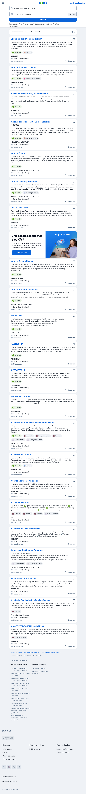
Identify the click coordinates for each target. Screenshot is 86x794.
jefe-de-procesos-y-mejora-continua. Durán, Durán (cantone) (20, 711)
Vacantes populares (39, 668)
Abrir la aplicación (77, 3)
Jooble (15, 789)
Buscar (43, 20)
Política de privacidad (9, 781)
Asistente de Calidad (21, 455)
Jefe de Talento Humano (22, 261)
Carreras (6, 752)
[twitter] (14, 767)
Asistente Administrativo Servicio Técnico (30, 600)
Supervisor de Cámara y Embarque (27, 550)
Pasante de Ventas (20, 502)
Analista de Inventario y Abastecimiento (29, 93)
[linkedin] (19, 767)
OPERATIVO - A (18, 370)
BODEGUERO (17, 316)
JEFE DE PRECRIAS (20, 208)
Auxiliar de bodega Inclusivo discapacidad (30, 122)
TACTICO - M (17, 344)
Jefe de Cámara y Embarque (24, 181)
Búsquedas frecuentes (19, 661)
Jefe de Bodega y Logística (23, 67)
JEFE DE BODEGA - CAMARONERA (26, 39)
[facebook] (4, 767)
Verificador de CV (63, 752)
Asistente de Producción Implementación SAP (32, 422)
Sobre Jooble (7, 749)
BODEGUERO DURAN (20, 396)
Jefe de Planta (18, 153)
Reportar (71, 61)
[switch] (73, 32)
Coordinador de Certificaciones (25, 481)
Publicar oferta (34, 749)
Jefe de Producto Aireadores (24, 289)
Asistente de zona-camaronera (25, 529)
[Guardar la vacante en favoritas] (74, 39)
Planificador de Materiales (23, 578)
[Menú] (3, 3)
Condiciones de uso (9, 777)
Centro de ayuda (9, 756)
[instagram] (9, 767)
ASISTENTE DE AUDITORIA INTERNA (27, 626)
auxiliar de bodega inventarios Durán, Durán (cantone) (19, 718)
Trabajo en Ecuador (10, 759)
